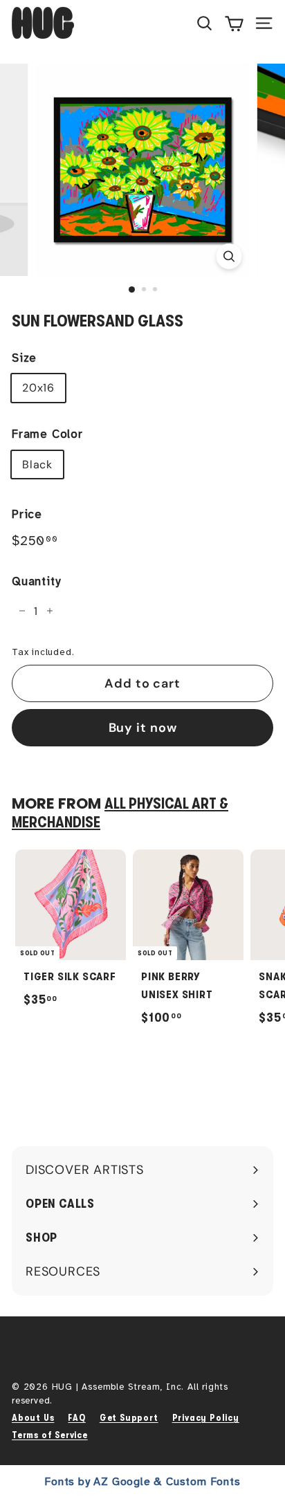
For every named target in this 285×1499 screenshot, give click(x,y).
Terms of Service (50, 1435)
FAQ (76, 1418)
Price (27, 514)
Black (37, 464)
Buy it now (143, 727)
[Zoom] (229, 256)
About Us (33, 1418)
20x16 (38, 387)
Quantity (36, 581)
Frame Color (47, 434)
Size (24, 358)
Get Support (129, 1418)
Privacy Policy (205, 1418)
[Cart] (234, 23)
